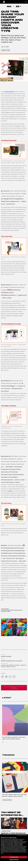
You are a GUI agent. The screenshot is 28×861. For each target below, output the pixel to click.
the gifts (10, 491)
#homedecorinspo (6, 474)
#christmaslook (13, 556)
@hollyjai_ (4, 545)
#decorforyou (5, 472)
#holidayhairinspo (6, 553)
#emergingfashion (18, 199)
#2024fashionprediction (8, 295)
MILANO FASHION (6, 656)
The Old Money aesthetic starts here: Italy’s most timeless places (14, 738)
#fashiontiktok (5, 201)
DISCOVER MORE (21, 631)
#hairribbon (22, 556)
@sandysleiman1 (6, 456)
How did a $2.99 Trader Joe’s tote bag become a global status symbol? (14, 795)
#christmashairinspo (19, 553)
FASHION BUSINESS (7, 799)
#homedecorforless (15, 469)
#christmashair (19, 548)
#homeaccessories (7, 480)
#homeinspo (14, 472)
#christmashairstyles (7, 548)
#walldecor (14, 477)
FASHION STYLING (6, 50)
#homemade (18, 466)
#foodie (3, 386)
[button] (3, 772)
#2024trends (16, 290)
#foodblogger (10, 386)
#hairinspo (4, 556)
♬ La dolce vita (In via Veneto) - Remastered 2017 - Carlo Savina (13, 388)
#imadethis (4, 469)
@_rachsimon (5, 191)
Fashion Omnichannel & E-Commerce (11, 660)
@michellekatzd (6, 380)
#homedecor (10, 466)
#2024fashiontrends (7, 292)
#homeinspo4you (18, 474)
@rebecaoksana (6, 284)
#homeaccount (6, 477)
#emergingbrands (6, 199)
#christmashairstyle (7, 550)
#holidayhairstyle (19, 550)
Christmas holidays (9, 91)
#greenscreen (15, 201)
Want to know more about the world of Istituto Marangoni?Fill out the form (14, 687)
